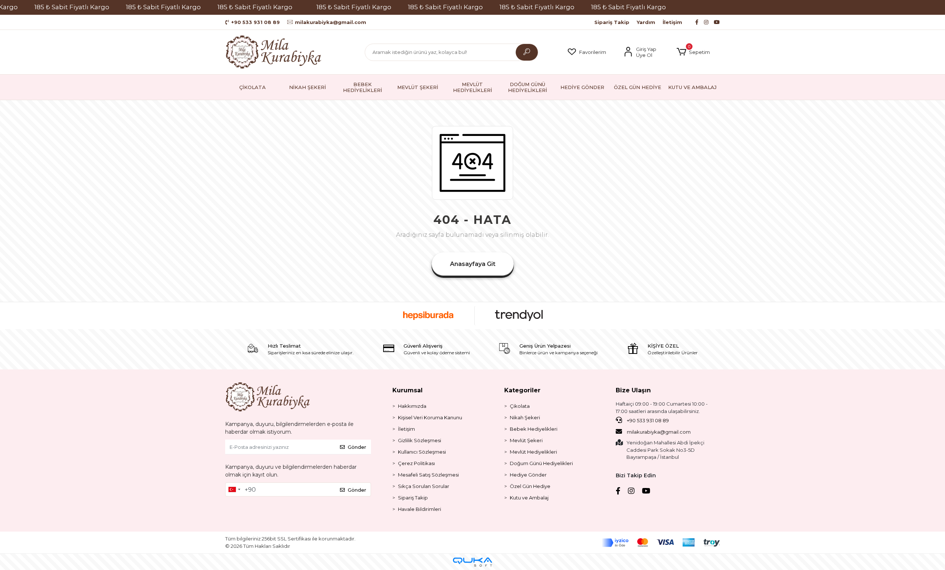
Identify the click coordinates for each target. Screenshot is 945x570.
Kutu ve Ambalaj (529, 498)
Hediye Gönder (528, 475)
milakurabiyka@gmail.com (659, 432)
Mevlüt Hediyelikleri (533, 452)
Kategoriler (522, 390)
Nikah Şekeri (525, 417)
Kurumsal (407, 390)
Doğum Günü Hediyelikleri (541, 463)
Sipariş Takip (611, 22)
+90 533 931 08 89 (647, 420)
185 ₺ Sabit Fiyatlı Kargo (71, 7)
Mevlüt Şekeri (526, 440)
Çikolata (520, 406)
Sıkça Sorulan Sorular (423, 486)
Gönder (357, 447)
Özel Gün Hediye (530, 486)
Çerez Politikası (416, 463)
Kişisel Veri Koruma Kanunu (430, 417)
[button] (693, 52)
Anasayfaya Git (472, 263)
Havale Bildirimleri (419, 509)
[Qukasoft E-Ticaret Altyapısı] (472, 562)
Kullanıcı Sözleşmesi (422, 452)
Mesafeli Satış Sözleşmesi (428, 475)
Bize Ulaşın (633, 390)
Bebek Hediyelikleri (533, 429)
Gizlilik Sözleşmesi (419, 440)
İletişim (672, 22)
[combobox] (234, 489)
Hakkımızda (412, 406)
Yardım (646, 22)
